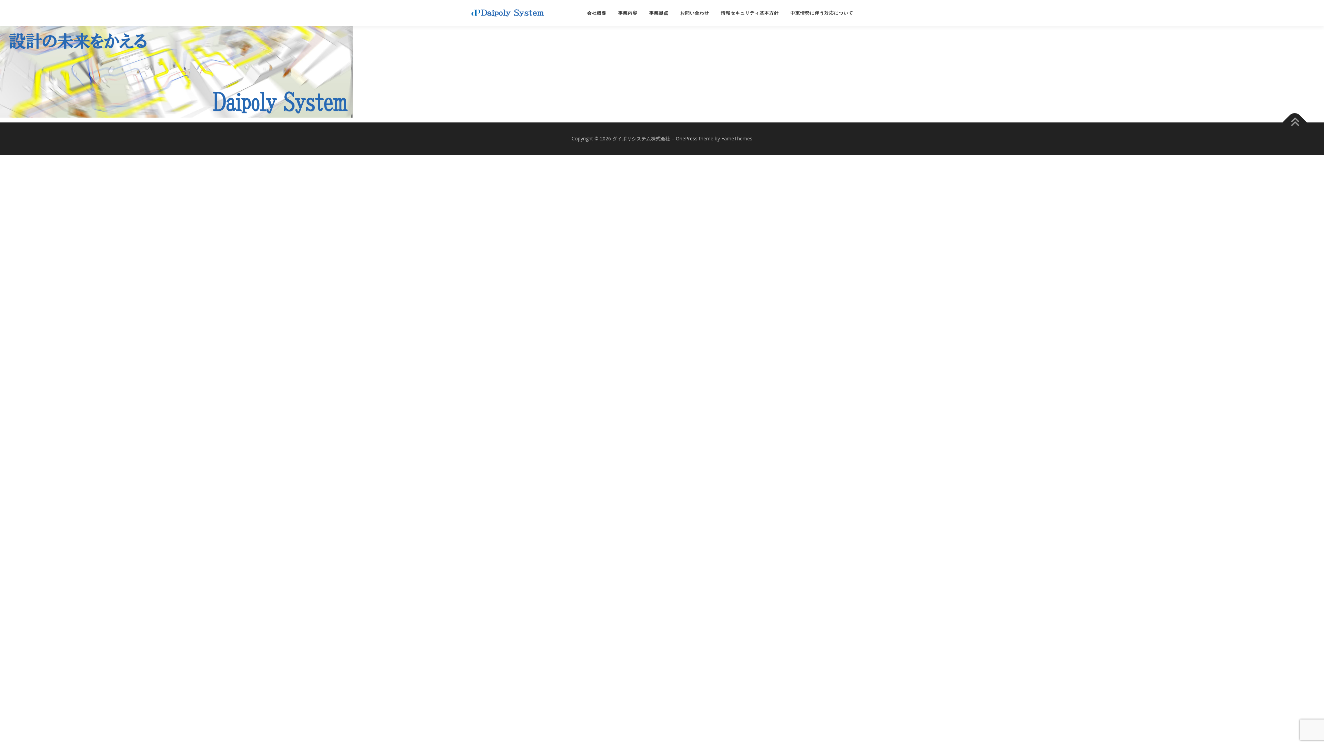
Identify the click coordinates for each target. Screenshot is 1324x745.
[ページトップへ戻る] (1295, 122)
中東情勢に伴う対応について (822, 13)
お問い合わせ (694, 13)
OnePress (687, 138)
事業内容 (628, 13)
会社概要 (596, 13)
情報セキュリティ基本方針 (750, 13)
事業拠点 (659, 13)
